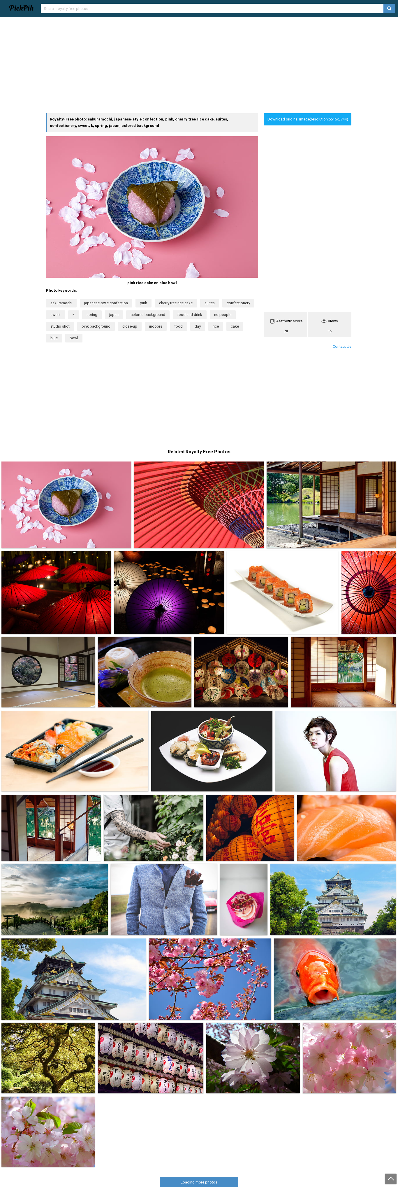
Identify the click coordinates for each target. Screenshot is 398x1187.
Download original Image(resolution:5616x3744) (307, 119)
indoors (155, 326)
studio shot (60, 326)
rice (216, 326)
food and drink (189, 314)
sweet (55, 314)
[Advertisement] (199, 65)
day (198, 326)
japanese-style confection (106, 303)
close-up (129, 326)
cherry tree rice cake (176, 303)
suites (210, 303)
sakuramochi (61, 303)
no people (222, 314)
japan (114, 314)
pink (143, 303)
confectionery (238, 303)
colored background (148, 314)
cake (235, 326)
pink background (96, 326)
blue (54, 338)
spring (92, 314)
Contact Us (342, 346)
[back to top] (391, 1179)
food (178, 326)
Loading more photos (199, 1182)
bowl (74, 338)
